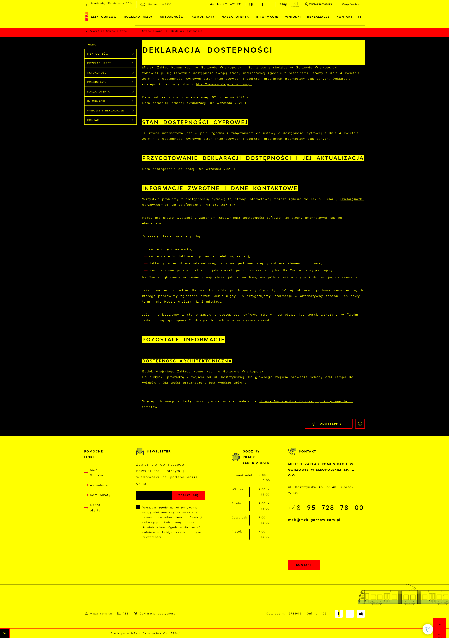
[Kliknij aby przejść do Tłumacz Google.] (349, 4)
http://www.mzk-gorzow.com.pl (224, 84)
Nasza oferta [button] (98, 91)
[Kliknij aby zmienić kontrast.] (251, 4)
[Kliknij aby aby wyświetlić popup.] (428, 629)
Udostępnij (331, 423)
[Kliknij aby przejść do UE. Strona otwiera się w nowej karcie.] (295, 4)
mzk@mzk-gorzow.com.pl (314, 520)
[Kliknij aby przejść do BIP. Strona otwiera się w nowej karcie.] (283, 4)
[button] (5, 633)
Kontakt (345, 16)
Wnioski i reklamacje (307, 16)
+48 (326, 507)
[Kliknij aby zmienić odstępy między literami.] (219, 5)
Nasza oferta (235, 16)
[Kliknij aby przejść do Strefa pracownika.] (318, 4)
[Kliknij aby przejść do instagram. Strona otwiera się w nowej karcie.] (269, 4)
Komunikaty (203, 16)
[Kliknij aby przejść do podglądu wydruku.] (360, 424)
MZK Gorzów (104, 16)
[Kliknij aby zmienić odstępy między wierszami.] (225, 5)
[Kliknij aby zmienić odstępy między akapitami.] (239, 5)
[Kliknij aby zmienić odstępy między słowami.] (232, 5)
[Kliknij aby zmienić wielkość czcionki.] (212, 5)
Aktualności (172, 16)
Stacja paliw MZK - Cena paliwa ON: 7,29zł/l (135, 633)
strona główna (116, 31)
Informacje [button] (96, 101)
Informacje (267, 16)
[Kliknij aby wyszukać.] (360, 17)
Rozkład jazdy (138, 16)
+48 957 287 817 (220, 204)
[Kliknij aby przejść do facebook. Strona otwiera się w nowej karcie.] (262, 4)
